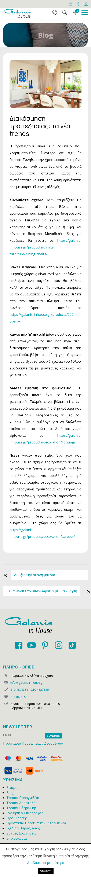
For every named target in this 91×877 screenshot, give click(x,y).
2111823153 (18, 697)
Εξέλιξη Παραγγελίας (23, 828)
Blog (10, 792)
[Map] (79, 3)
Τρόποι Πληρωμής (21, 808)
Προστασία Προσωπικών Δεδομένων (33, 743)
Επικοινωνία (16, 838)
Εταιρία (12, 787)
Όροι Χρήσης (17, 818)
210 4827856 (40, 690)
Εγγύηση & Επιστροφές (24, 813)
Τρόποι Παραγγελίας (23, 797)
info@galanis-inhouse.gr (27, 683)
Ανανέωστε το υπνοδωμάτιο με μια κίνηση (42, 591)
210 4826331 (19, 690)
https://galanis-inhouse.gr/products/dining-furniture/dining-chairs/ (45, 247)
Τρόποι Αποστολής (21, 802)
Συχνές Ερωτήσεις (21, 833)
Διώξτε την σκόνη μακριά (34, 574)
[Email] (71, 3)
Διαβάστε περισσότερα (45, 862)
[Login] (86, 3)
